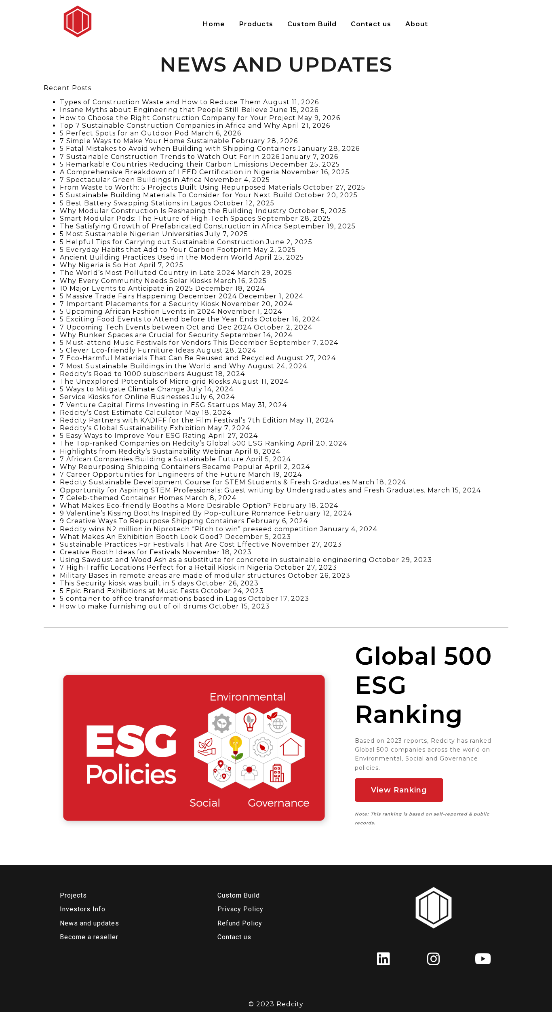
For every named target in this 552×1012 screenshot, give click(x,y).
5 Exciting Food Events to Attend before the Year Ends (158, 319)
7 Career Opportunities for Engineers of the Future (153, 474)
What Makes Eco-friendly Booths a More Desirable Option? (165, 505)
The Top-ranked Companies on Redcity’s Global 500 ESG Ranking (177, 443)
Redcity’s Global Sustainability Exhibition (133, 428)
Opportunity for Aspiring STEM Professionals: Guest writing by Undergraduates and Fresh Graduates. (243, 490)
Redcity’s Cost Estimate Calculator (121, 412)
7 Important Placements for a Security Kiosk (139, 304)
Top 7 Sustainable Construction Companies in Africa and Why (170, 125)
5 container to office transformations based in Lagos (153, 598)
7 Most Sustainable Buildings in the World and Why (153, 366)
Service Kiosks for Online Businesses (125, 397)
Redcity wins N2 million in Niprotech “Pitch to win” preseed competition (189, 529)
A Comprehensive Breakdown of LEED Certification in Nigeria (169, 172)
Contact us (371, 24)
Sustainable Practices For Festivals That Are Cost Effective (165, 544)
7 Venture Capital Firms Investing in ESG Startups (149, 405)
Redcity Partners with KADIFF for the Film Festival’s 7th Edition (174, 420)
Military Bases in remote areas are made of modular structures (173, 575)
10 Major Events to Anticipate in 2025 (126, 288)
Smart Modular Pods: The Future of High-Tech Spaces (157, 218)
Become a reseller (89, 937)
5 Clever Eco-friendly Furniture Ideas (127, 350)
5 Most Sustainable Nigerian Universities (131, 234)
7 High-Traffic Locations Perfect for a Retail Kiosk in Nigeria (166, 567)
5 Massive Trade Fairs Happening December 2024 (148, 296)
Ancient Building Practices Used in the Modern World (156, 257)
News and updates (89, 923)
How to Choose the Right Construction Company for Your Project (178, 118)
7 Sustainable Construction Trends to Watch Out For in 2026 (170, 157)
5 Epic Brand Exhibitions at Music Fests (129, 591)
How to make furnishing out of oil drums (133, 606)
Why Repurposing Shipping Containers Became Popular (161, 467)
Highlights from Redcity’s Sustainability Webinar (146, 451)
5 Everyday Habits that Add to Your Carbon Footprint (155, 250)
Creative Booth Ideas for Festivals (120, 552)
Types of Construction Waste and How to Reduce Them (160, 102)
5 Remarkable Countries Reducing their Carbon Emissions (164, 164)
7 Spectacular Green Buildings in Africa (131, 180)
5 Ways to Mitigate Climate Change (122, 389)
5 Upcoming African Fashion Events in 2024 (137, 311)
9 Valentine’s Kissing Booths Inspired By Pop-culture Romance (172, 513)
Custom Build (312, 24)
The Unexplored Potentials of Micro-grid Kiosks (145, 381)
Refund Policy (239, 923)
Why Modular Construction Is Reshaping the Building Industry (173, 211)
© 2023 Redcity (276, 1004)
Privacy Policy (240, 909)
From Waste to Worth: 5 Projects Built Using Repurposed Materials (180, 187)
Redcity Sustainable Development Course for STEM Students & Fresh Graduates (205, 482)
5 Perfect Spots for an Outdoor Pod (124, 133)
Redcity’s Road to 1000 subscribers (122, 374)
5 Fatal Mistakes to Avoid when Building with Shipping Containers (178, 148)
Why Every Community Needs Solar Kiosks (136, 281)
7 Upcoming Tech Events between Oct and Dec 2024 (156, 327)
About (416, 24)
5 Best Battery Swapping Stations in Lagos (135, 203)
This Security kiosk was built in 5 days (127, 583)
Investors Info (82, 909)
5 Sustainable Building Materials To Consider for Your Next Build (176, 195)
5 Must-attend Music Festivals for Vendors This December (164, 342)
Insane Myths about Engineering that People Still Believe (164, 110)
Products (256, 24)
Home (214, 24)
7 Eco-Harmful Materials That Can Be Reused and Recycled (167, 358)
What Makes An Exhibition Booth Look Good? (141, 537)
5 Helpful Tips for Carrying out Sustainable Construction (162, 242)
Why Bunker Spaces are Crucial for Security (139, 335)
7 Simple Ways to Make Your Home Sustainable (145, 141)
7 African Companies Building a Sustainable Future (152, 459)
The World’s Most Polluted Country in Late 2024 (147, 273)
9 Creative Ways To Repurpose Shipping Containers (152, 521)
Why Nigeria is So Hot (98, 265)
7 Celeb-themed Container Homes (121, 498)
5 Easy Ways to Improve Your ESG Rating (133, 435)
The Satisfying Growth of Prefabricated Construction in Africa (171, 226)
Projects (73, 895)
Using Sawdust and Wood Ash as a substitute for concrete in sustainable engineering (213, 560)
